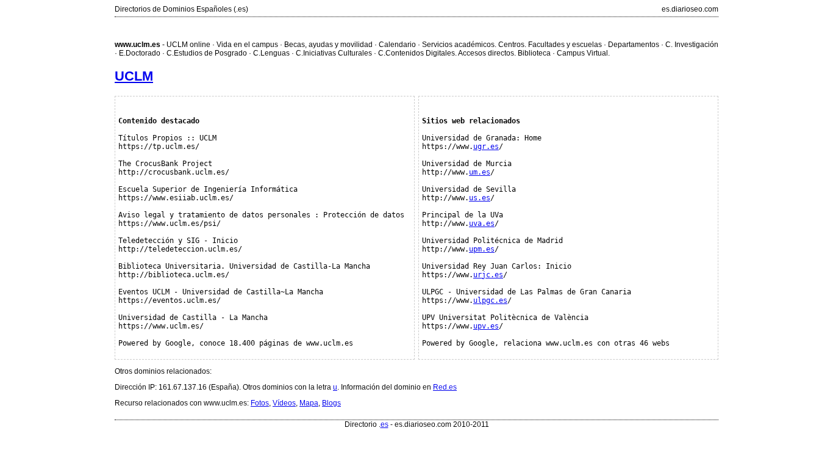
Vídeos (284, 403)
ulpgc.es (490, 300)
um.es (479, 172)
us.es (479, 198)
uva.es (482, 223)
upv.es (486, 326)
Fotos (260, 403)
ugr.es (486, 146)
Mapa (308, 403)
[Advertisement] (416, 27)
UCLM (134, 76)
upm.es (482, 249)
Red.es (445, 387)
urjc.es (488, 275)
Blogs (331, 403)
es (384, 424)
